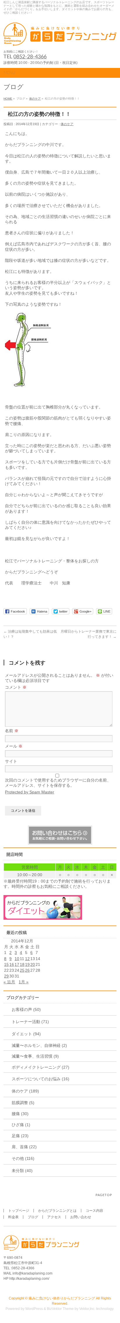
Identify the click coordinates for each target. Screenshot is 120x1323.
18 (22, 964)
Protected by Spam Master (29, 792)
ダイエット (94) (26, 1034)
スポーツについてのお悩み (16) (40, 1079)
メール (13, 746)
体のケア (35, 98)
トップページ (18, 1211)
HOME (7, 98)
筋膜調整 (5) (23, 1102)
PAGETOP (104, 1195)
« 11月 (9, 982)
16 (11, 964)
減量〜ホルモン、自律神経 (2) (39, 1045)
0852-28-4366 (30, 57)
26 (27, 970)
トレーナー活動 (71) (30, 1021)
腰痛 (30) (20, 1113)
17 (17, 964)
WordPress (34, 1309)
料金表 (13, 1217)
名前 (11, 730)
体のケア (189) (25, 1091)
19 (27, 964)
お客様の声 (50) (26, 1009)
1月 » (24, 982)
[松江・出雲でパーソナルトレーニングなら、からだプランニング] (59, 40)
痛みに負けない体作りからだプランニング (62, 1298)
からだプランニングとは (57, 1211)
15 (6, 964)
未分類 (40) (22, 1170)
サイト (11, 761)
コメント (16, 687)
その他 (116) (23, 1158)
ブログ (33, 1217)
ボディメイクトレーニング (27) (40, 1067)
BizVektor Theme (60, 1309)
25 (22, 970)
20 (32, 964)
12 (27, 958)
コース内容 (94, 1211)
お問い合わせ (80, 1217)
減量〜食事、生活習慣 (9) (35, 1056)
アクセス (54, 1217)
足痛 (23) (20, 1135)
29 (6, 976)
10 (17, 958)
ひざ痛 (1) (21, 1124)
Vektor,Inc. (87, 1309)
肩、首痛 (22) (24, 1146)
